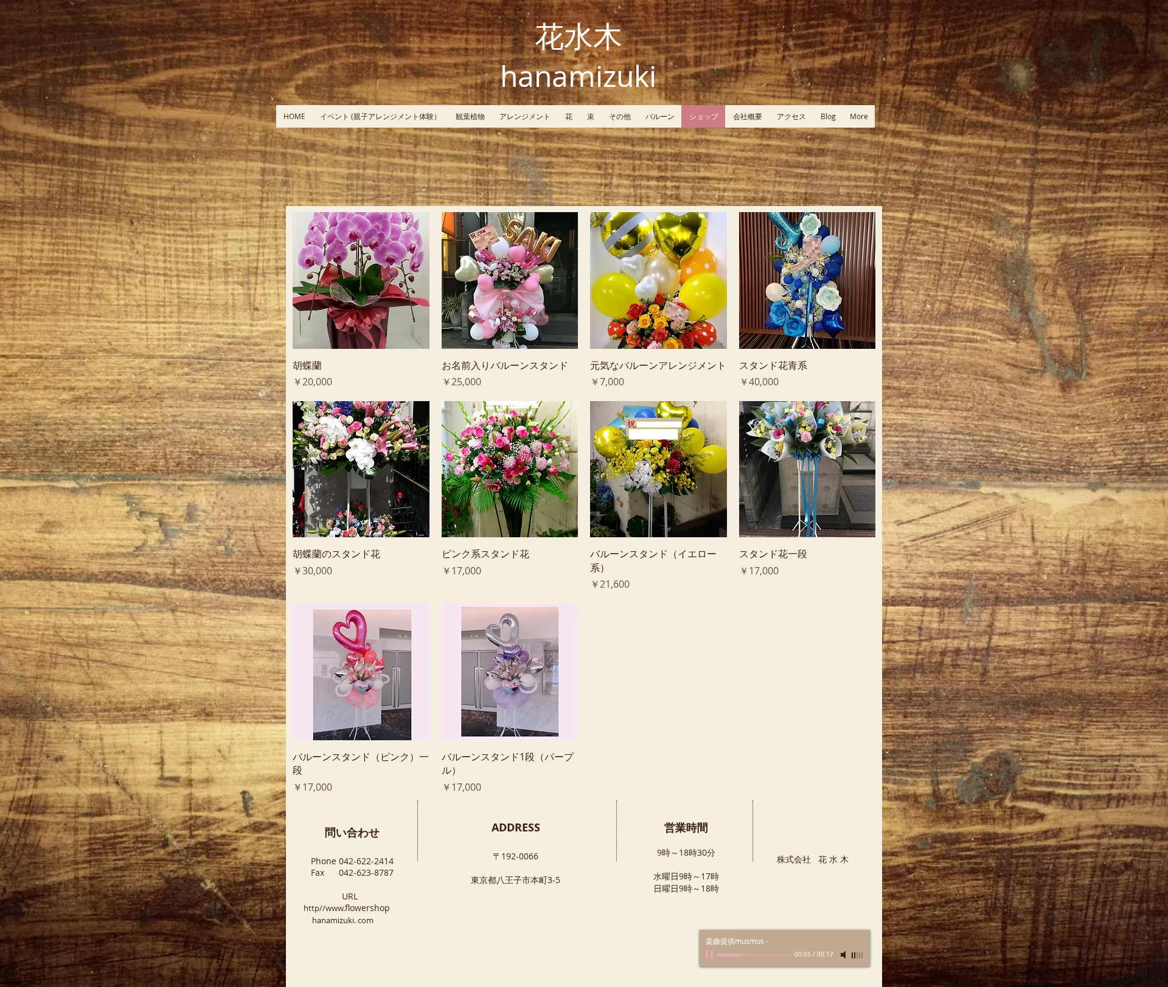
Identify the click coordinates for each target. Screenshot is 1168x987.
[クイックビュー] (361, 280)
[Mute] (844, 955)
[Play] (710, 955)
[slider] (858, 955)
